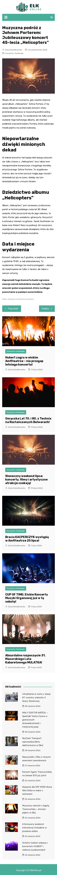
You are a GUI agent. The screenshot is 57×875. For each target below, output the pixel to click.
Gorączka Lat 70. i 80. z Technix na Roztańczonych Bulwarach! (28, 420)
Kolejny (45, 308)
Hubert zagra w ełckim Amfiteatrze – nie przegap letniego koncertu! (24, 361)
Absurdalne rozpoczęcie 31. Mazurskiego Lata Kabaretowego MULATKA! (25, 659)
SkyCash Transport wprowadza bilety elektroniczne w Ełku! (32, 742)
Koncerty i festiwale (14, 53)
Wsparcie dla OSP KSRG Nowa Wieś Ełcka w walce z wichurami (37, 790)
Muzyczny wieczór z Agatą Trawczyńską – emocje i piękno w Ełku (35, 809)
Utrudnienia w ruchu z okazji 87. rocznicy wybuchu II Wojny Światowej (36, 697)
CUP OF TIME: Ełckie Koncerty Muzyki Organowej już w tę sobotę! (26, 598)
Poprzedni (13, 308)
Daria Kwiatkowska (13, 50)
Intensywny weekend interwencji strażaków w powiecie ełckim (34, 828)
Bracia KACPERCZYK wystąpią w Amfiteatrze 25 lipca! (27, 538)
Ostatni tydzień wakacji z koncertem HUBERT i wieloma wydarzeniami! (35, 846)
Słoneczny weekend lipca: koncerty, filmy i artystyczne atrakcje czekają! (26, 479)
